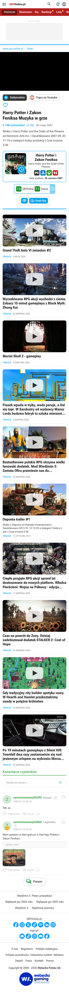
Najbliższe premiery (43, 908)
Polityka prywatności (17, 954)
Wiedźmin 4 (21, 908)
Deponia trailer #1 (34, 510)
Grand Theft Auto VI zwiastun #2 (34, 236)
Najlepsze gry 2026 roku (19, 901)
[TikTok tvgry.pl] (28, 936)
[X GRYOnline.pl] (28, 924)
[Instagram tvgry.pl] (34, 936)
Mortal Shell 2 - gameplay (34, 342)
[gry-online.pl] (17, 4)
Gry (37, 12)
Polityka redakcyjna (47, 948)
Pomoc (50, 960)
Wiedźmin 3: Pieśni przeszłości (34, 895)
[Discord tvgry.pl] (40, 936)
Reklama (58, 954)
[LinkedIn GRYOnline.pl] (47, 924)
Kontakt (39, 960)
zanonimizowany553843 (27, 822)
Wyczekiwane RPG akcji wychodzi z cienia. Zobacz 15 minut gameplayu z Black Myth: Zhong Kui (34, 289)
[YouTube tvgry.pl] (22, 936)
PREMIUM (9, 12)
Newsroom (25, 12)
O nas (15, 948)
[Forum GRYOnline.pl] (53, 924)
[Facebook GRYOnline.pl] (16, 924)
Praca (28, 960)
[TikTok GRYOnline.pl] (34, 924)
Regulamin (27, 948)
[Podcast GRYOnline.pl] (40, 924)
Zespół (19, 960)
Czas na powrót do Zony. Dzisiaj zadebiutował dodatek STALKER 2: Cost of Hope (34, 625)
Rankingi (46, 12)
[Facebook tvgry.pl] (47, 936)
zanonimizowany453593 (27, 797)
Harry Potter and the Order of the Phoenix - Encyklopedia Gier (34, 166)
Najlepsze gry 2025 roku (50, 901)
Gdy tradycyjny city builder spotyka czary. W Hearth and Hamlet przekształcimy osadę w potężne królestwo (34, 683)
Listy (59, 12)
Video (30, 48)
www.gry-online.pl (13, 48)
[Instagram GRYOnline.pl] (22, 924)
